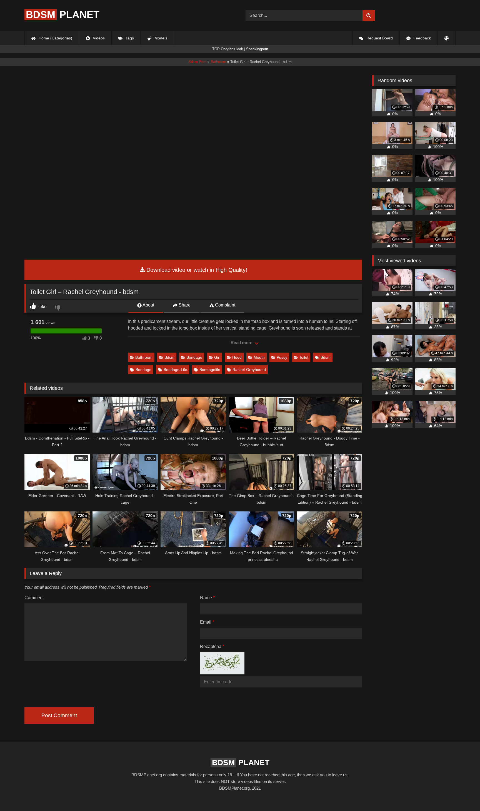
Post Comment (59, 715)
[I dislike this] (58, 308)
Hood (237, 357)
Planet (62, 14)
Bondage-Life (175, 369)
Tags (129, 38)
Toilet (303, 357)
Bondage (194, 357)
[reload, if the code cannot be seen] (222, 673)
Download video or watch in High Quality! (196, 270)
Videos (98, 38)
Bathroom (143, 357)
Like (42, 306)
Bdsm (169, 357)
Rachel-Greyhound (249, 369)
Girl (217, 357)
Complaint (224, 305)
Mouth (259, 357)
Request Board (379, 38)
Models (160, 38)
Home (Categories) (55, 38)
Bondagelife (209, 369)
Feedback (421, 38)
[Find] (368, 15)
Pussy (282, 357)
